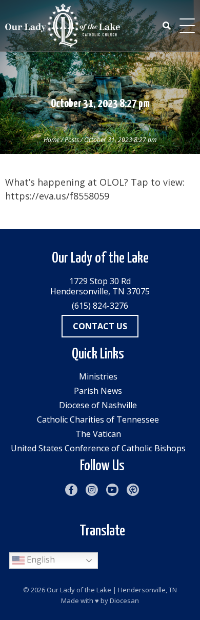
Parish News (98, 391)
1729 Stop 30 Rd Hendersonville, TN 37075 (100, 286)
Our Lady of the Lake (79, 589)
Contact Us (100, 326)
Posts (72, 139)
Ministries (98, 376)
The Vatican (98, 434)
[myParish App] (133, 490)
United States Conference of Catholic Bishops (98, 448)
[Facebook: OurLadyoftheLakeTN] (71, 490)
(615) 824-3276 (100, 306)
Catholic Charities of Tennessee (98, 419)
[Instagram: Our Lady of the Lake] (92, 490)
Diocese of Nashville (98, 405)
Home (51, 139)
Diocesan (124, 600)
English (40, 559)
